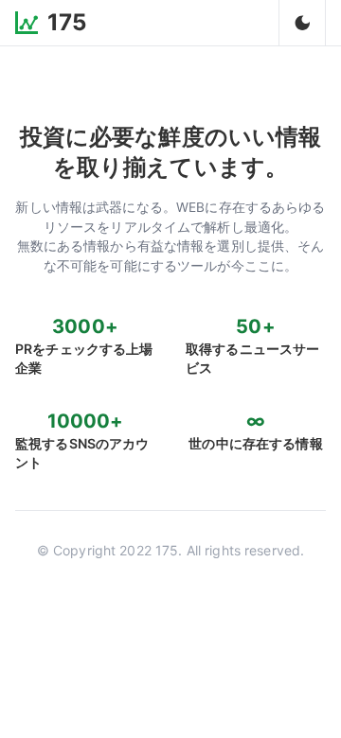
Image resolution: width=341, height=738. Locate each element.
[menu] (302, 23)
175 (66, 22)
